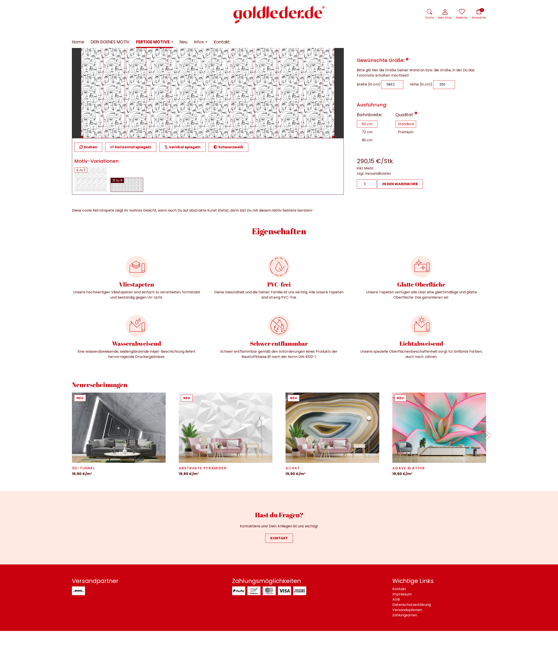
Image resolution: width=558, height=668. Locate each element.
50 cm (367, 123)
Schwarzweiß (230, 147)
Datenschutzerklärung (411, 604)
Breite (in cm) (369, 84)
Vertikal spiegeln (185, 147)
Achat (293, 468)
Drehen (90, 147)
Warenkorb (479, 17)
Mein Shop (445, 17)
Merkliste (461, 17)
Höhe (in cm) (421, 84)
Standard (406, 123)
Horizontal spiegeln (133, 147)
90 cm (367, 140)
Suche (429, 17)
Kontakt (279, 538)
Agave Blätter (408, 468)
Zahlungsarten (404, 615)
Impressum (402, 594)
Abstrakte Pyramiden (203, 468)
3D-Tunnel (83, 468)
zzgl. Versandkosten (374, 173)
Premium (405, 132)
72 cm (367, 132)
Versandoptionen (407, 609)
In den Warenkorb (400, 183)
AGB (396, 599)
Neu (80, 398)
